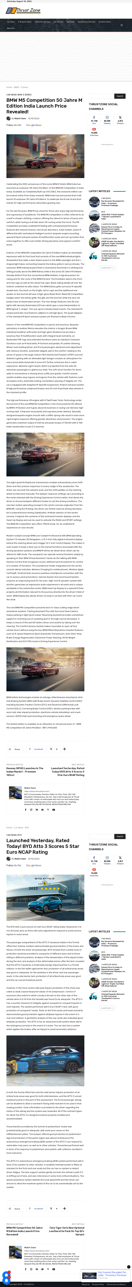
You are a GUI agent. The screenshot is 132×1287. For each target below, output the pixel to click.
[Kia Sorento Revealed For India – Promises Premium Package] (94, 202)
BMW (16, 87)
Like (94, 116)
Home (9, 87)
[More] (64, 749)
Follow (107, 116)
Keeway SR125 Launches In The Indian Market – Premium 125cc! (24, 772)
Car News (11, 95)
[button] (122, 25)
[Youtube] (53, 809)
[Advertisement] (81, 10)
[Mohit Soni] (9, 118)
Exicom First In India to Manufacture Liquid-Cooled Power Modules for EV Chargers (113, 230)
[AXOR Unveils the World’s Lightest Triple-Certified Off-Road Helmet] (94, 242)
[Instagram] (31, 809)
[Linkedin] (37, 809)
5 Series (24, 87)
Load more (106, 267)
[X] (48, 809)
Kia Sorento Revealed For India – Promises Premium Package (112, 203)
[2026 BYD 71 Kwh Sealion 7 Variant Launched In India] (94, 215)
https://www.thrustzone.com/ (36, 791)
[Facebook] (25, 809)
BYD (103, 212)
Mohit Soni (20, 118)
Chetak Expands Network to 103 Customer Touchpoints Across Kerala (112, 257)
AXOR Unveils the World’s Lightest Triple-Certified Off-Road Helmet (112, 243)
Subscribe (94, 128)
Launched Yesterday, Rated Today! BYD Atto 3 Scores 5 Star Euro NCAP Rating (67, 772)
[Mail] (42, 809)
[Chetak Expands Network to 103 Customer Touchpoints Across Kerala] (94, 255)
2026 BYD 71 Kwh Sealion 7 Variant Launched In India (112, 217)
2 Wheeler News (109, 224)
